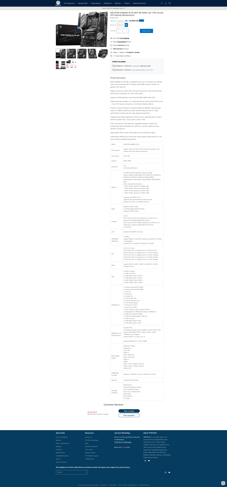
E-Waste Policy (89, 459)
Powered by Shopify (93, 485)
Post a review (129, 411)
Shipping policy (133, 485)
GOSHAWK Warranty (62, 456)
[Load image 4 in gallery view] (92, 53)
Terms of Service (61, 462)
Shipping (58, 446)
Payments (59, 449)
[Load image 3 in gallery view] (82, 53)
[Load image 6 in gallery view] (61, 64)
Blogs (86, 443)
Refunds (58, 440)
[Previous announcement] (56, 8)
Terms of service (122, 485)
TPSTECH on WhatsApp (122, 442)
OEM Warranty (60, 452)
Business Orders (90, 452)
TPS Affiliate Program (92, 456)
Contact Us (88, 437)
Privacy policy (113, 485)
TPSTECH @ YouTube (91, 440)
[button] (70, 3)
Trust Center (89, 449)
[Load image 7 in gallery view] (71, 64)
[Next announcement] (170, 8)
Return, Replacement (62, 443)
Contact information (144, 485)
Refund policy (103, 485)
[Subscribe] (86, 472)
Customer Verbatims (91, 446)
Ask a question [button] (129, 415)
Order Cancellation (62, 437)
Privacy (58, 459)
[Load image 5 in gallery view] (103, 53)
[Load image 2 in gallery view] (71, 53)
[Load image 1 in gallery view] (61, 53)
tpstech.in (85, 485)
